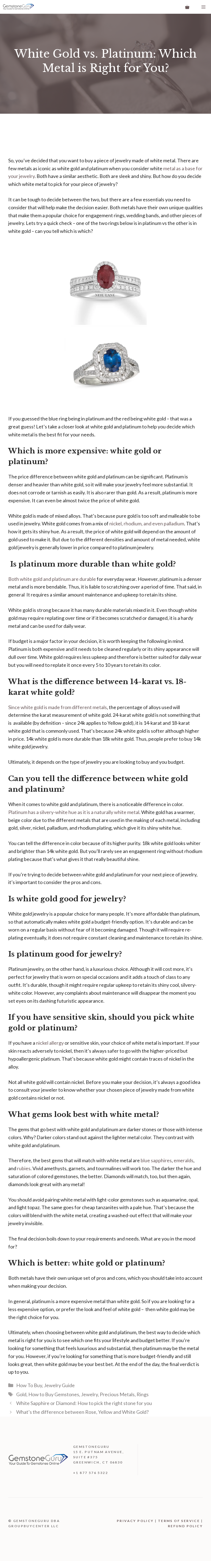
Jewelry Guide (59, 1385)
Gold (21, 1394)
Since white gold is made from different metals (57, 707)
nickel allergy (50, 1043)
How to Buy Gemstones (53, 1394)
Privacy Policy (135, 1521)
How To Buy (29, 1385)
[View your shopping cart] (187, 7)
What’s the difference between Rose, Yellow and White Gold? (82, 1412)
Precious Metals (117, 1394)
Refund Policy (185, 1526)
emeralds (183, 1160)
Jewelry (89, 1394)
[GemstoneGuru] (18, 7)
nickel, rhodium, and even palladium (146, 523)
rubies (23, 1168)
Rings (143, 1394)
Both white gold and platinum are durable (52, 579)
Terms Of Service (179, 1521)
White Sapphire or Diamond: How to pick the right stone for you (84, 1403)
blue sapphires (156, 1160)
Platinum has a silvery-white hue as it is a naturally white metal (73, 812)
